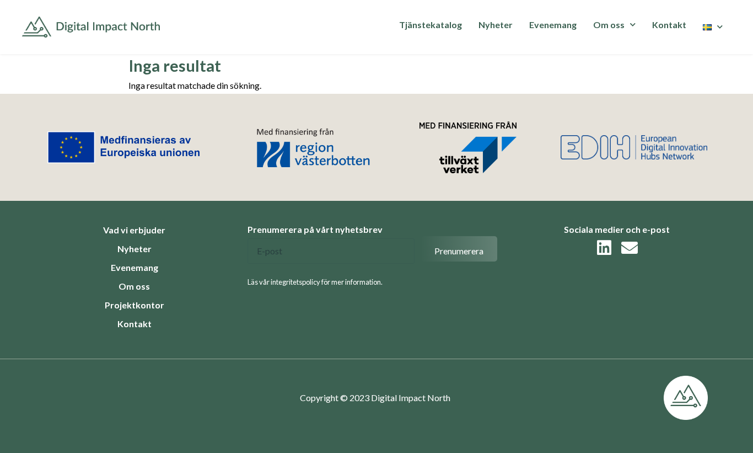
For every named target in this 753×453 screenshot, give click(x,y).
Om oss (134, 286)
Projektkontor (134, 305)
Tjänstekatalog (430, 24)
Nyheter (495, 24)
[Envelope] (629, 247)
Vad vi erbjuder (134, 230)
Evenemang (553, 24)
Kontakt (669, 24)
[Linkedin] (604, 247)
